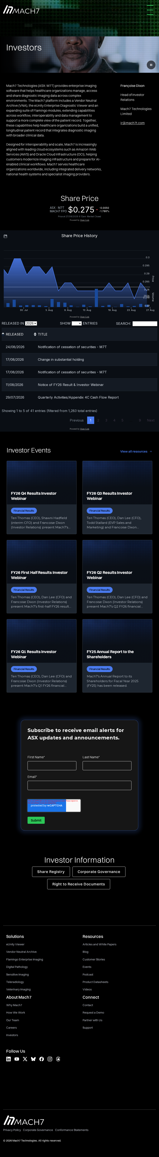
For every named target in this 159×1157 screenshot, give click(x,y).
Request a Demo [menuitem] (93, 1012)
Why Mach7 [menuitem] (14, 1005)
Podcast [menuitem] (88, 974)
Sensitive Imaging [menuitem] (17, 974)
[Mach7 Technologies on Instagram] (50, 1059)
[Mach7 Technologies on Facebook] (41, 1059)
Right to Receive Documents (78, 884)
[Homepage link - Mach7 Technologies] (24, 1123)
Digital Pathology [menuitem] (17, 967)
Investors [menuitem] (12, 1035)
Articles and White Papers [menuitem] (99, 944)
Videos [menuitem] (87, 989)
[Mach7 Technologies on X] (25, 1059)
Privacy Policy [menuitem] (12, 1130)
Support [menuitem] (88, 1027)
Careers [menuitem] (11, 1027)
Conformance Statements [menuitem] (71, 1130)
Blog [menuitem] (85, 952)
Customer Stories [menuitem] (94, 959)
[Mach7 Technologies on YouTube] (16, 1059)
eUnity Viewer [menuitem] (15, 944)
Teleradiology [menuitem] (15, 982)
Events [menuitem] (87, 967)
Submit (36, 820)
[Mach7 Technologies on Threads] (58, 1059)
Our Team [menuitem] (12, 1020)
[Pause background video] (151, 64)
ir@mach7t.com (132, 123)
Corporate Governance (99, 871)
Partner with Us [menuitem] (92, 1020)
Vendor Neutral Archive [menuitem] (21, 952)
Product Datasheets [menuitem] (95, 982)
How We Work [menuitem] (15, 1012)
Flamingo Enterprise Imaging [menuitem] (24, 959)
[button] (151, 9)
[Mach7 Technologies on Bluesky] (33, 1059)
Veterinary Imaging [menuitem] (18, 989)
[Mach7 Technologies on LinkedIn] (8, 1059)
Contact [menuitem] (88, 1005)
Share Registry (51, 871)
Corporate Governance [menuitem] (38, 1130)
